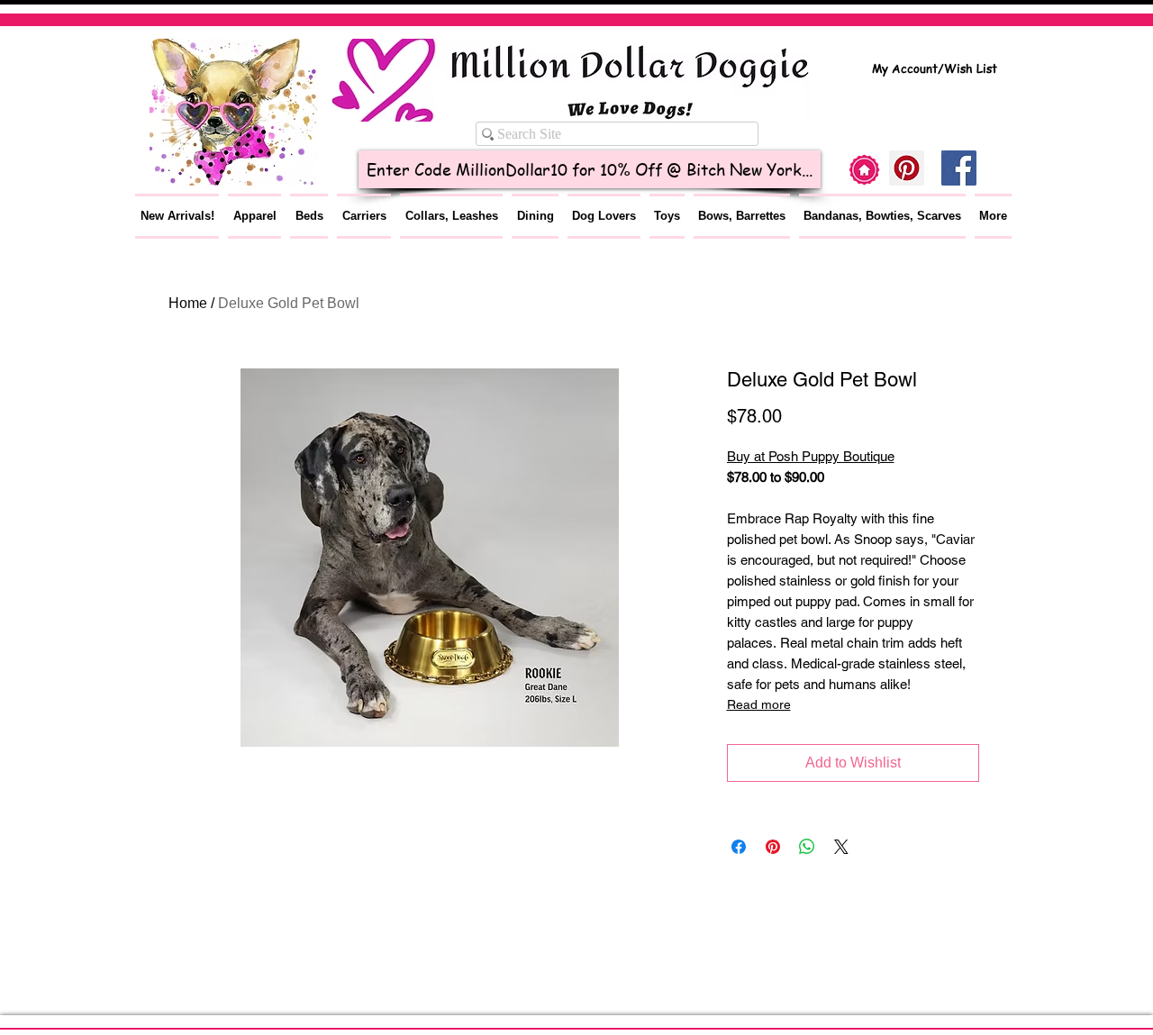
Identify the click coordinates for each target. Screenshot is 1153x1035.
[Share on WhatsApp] (807, 847)
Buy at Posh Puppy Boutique (810, 456)
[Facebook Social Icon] (958, 168)
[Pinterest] (906, 168)
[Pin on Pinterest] (773, 847)
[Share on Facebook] (738, 847)
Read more (759, 704)
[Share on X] (841, 847)
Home (187, 303)
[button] (254, 216)
